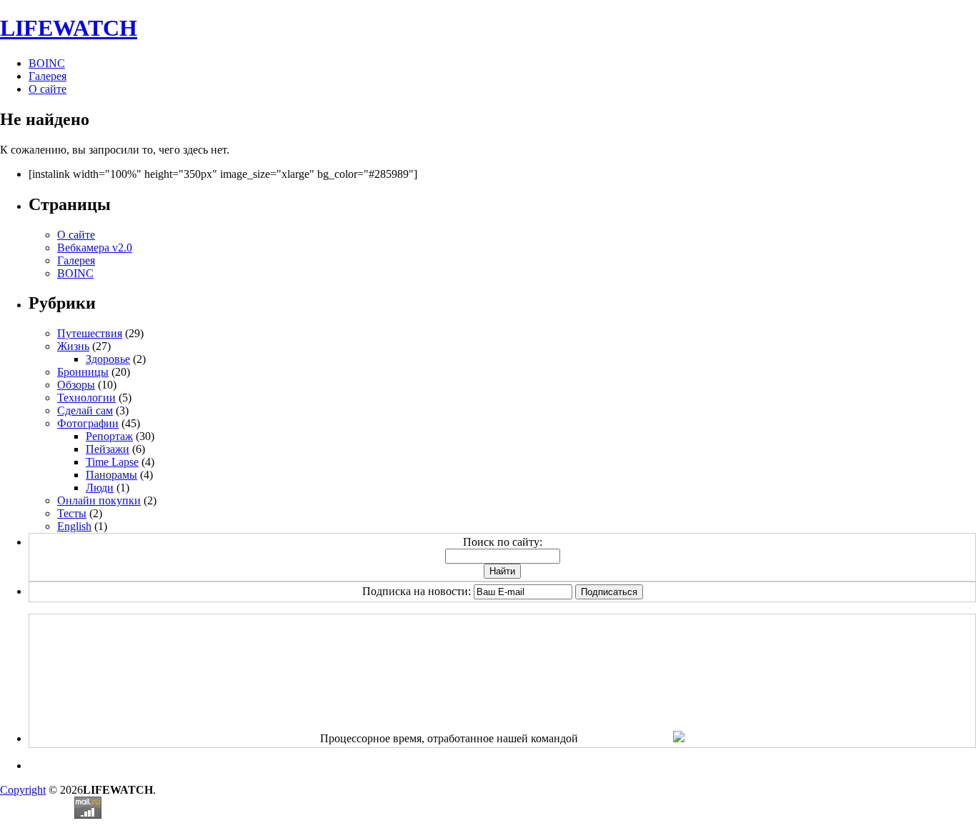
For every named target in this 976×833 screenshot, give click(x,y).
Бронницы (83, 372)
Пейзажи (107, 449)
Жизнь (73, 346)
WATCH (68, 28)
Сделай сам (85, 410)
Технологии (86, 397)
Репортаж (109, 436)
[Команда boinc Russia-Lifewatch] (678, 738)
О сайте (47, 89)
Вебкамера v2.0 (94, 247)
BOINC (47, 63)
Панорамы (111, 475)
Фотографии (88, 423)
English (74, 526)
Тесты (71, 513)
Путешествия (89, 333)
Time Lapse (112, 462)
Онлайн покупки (99, 500)
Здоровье (108, 359)
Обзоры (76, 385)
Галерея (47, 76)
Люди (100, 488)
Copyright (23, 790)
